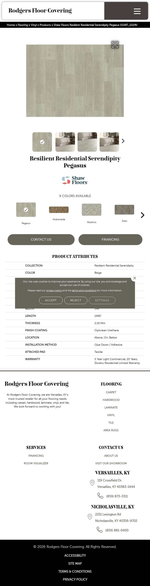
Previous (28, 140)
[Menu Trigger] (137, 11)
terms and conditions (84, 290)
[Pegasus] (26, 209)
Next (122, 140)
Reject (75, 300)
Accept (51, 300)
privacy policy (54, 290)
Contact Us (41, 239)
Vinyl (34, 25)
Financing (110, 239)
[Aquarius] (91, 210)
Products (45, 25)
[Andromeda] (58, 210)
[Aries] (124, 209)
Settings (102, 300)
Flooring (23, 25)
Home (11, 25)
